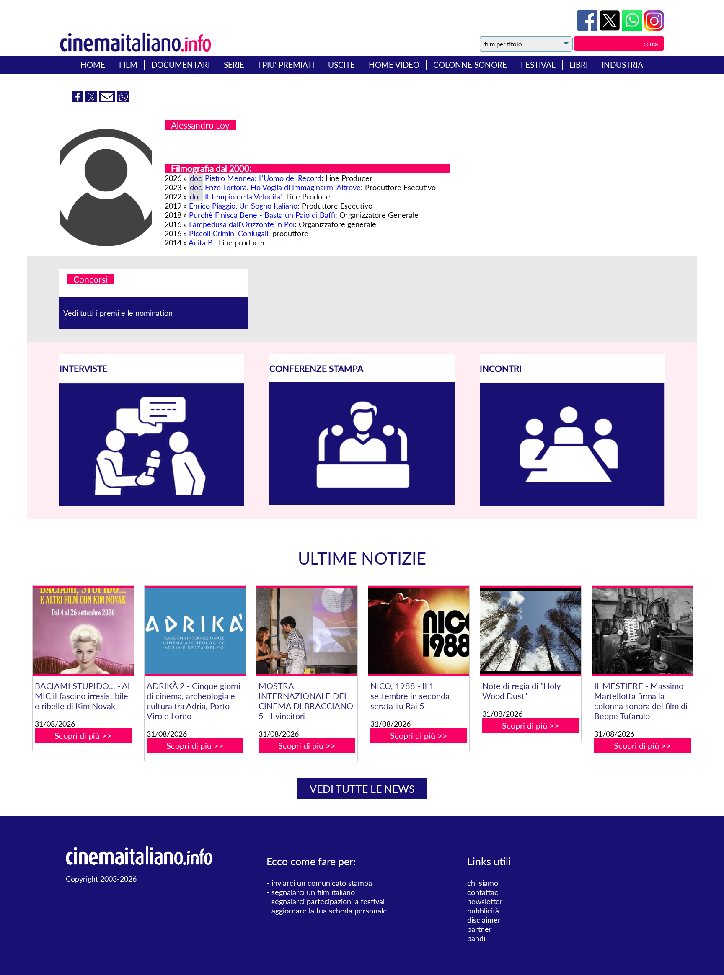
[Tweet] (611, 27)
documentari (180, 65)
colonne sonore (470, 65)
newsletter (485, 901)
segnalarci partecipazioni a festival (328, 901)
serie (234, 65)
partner (479, 929)
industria (622, 65)
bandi (476, 938)
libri (578, 65)
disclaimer (484, 919)
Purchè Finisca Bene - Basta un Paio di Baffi (262, 214)
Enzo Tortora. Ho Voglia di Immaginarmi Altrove (283, 187)
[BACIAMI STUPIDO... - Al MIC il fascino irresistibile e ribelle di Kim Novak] (83, 631)
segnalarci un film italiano (313, 892)
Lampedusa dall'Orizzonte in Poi (242, 224)
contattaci (483, 892)
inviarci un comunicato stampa (322, 882)
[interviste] (151, 503)
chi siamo (482, 882)
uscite (341, 65)
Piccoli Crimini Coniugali (228, 233)
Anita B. (202, 242)
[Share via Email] (108, 99)
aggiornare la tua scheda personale (329, 910)
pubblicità (483, 910)
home (92, 65)
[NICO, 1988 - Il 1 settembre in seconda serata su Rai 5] (418, 631)
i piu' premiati (286, 65)
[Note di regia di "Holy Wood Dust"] (530, 631)
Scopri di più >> (83, 735)
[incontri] (572, 503)
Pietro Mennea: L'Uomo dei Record (263, 178)
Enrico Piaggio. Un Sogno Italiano (243, 205)
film (128, 65)
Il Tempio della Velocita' (243, 196)
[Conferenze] (361, 501)
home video (394, 65)
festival (538, 65)
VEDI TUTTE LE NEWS (362, 788)
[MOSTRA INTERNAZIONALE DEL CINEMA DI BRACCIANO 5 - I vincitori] (306, 631)
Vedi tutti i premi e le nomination (118, 312)
